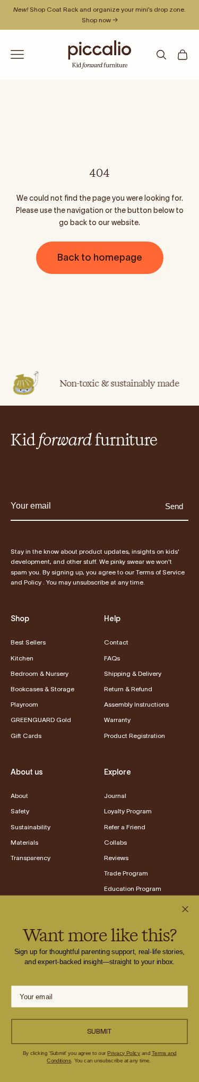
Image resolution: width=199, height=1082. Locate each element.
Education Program (132, 888)
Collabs (115, 842)
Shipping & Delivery (132, 673)
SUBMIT (100, 1031)
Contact (116, 642)
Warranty (117, 719)
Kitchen (22, 658)
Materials (24, 842)
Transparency (30, 857)
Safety (20, 811)
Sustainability (30, 826)
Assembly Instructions (136, 704)
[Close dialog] (185, 909)
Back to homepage (99, 257)
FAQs (112, 658)
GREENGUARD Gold (41, 719)
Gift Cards (26, 735)
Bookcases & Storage (42, 688)
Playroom (24, 704)
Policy (32, 582)
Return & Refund (128, 688)
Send (174, 506)
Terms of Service (160, 572)
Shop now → (100, 19)
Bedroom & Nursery (39, 673)
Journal (115, 795)
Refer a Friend (124, 826)
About (19, 795)
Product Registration (134, 735)
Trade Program (126, 873)
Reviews (116, 857)
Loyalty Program (128, 811)
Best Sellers (28, 642)
